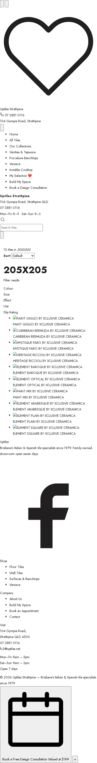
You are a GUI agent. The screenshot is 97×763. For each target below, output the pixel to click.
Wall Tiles (16, 573)
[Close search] (2, 235)
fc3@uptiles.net (10, 648)
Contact (14, 616)
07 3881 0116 (14, 115)
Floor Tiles (16, 566)
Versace (14, 164)
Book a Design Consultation (28, 187)
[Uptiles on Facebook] (48, 555)
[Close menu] (2, 127)
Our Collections (20, 146)
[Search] (6, 3)
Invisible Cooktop (20, 169)
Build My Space (20, 181)
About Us (15, 599)
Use (6, 306)
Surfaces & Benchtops (24, 578)
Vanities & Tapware (22, 152)
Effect (7, 300)
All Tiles (14, 140)
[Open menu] (2, 3)
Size (6, 294)
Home (13, 134)
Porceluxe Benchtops (23, 158)
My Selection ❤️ (20, 175)
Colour (8, 288)
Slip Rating (11, 312)
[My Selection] (48, 103)
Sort (7, 255)
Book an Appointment (24, 611)
